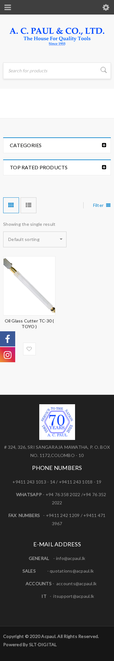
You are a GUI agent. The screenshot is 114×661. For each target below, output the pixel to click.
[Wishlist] (29, 349)
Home (11, 108)
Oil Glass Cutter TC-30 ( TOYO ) (29, 323)
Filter (98, 205)
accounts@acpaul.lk (76, 583)
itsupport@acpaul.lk (73, 596)
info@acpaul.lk (71, 558)
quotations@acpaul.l (71, 571)
